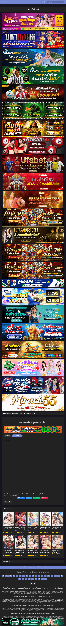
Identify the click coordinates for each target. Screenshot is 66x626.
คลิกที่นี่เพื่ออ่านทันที (33, 9)
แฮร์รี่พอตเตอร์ (39, 567)
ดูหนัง (24, 567)
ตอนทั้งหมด (18, 435)
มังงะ (20, 567)
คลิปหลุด (29, 567)
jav (34, 567)
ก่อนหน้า (8, 435)
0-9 (7, 575)
